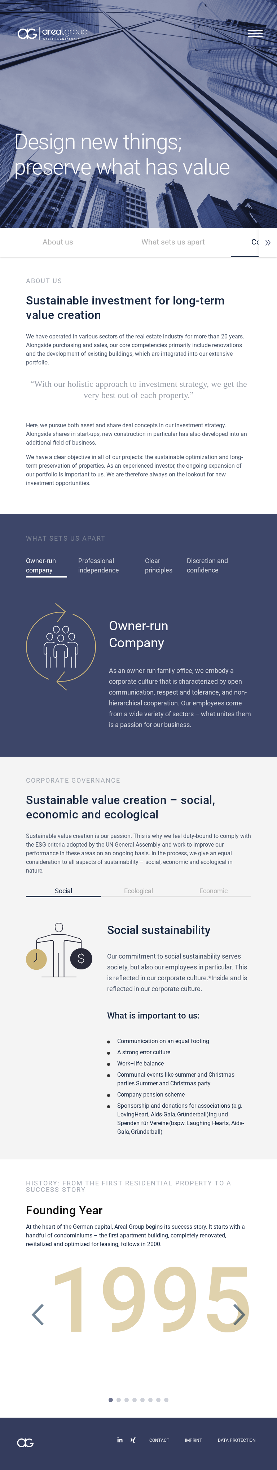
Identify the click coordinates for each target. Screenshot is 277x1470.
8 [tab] (166, 1400)
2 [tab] (118, 1400)
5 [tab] (142, 1400)
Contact (159, 1440)
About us (58, 242)
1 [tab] (111, 1400)
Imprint (193, 1440)
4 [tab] (134, 1400)
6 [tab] (150, 1400)
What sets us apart (173, 242)
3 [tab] (126, 1400)
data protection (237, 1440)
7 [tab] (158, 1400)
